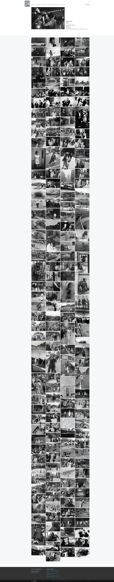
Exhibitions (37, 4)
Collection (43, 4)
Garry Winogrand (69, 21)
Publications (50, 4)
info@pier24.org (35, 572)
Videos (60, 4)
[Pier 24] (27, 6)
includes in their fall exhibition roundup (53, 576)
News (64, 4)
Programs (56, 4)
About (32, 4)
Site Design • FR (66, 580)
